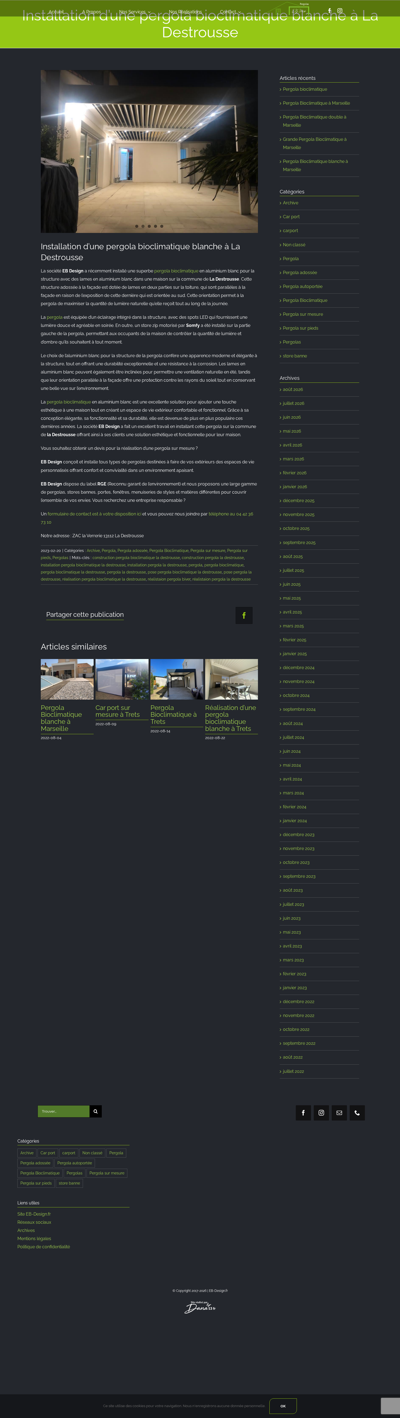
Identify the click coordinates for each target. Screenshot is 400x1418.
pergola (55, 317)
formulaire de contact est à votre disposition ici (94, 514)
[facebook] (329, 10)
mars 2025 (293, 625)
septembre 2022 (299, 1043)
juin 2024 (292, 751)
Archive (93, 550)
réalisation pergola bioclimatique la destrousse (104, 579)
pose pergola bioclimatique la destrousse (185, 572)
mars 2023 (293, 959)
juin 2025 (292, 584)
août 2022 (293, 1057)
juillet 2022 (293, 1071)
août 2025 (293, 556)
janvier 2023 (295, 987)
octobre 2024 (296, 695)
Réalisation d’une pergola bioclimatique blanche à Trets (230, 718)
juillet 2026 (293, 403)
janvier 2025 (295, 653)
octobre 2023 (296, 862)
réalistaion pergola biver (169, 579)
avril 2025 (292, 612)
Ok (283, 1406)
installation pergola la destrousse (157, 565)
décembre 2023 (299, 834)
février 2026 (295, 472)
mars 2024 (293, 792)
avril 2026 (292, 445)
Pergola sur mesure (207, 550)
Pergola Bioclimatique (169, 550)
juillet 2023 (293, 904)
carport (290, 230)
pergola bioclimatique (176, 271)
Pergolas (60, 557)
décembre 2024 (299, 667)
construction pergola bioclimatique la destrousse (136, 557)
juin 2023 (292, 918)
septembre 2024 (299, 709)
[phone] (357, 1113)
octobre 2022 (296, 1029)
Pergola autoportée (302, 286)
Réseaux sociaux (34, 1222)
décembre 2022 (298, 1001)
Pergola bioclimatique (305, 89)
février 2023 (294, 973)
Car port (291, 216)
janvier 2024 (295, 820)
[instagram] (339, 10)
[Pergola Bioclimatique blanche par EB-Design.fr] (149, 151)
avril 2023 (292, 946)
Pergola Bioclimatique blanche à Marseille (61, 718)
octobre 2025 (296, 528)
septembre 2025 (299, 542)
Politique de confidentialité (43, 1246)
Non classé (294, 244)
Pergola (109, 550)
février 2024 (294, 806)
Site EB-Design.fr (34, 1214)
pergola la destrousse (126, 572)
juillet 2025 (293, 570)
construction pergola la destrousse (213, 557)
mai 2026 (292, 431)
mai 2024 (292, 765)
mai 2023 (292, 932)
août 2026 (293, 389)
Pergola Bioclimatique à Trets (173, 715)
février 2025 (294, 639)
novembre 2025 (299, 514)
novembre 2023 (299, 848)
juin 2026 (292, 417)
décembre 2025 (299, 500)
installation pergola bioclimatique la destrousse (83, 565)
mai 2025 (292, 598)
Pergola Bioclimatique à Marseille (316, 103)
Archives (26, 1230)
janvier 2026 (295, 486)
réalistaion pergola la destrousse (221, 579)
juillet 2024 (293, 737)
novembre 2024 (299, 681)
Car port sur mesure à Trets (118, 711)
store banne (295, 356)
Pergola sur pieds (300, 328)
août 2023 (293, 890)
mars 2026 (293, 458)
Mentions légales (34, 1238)
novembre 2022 (298, 1015)
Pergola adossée (132, 550)
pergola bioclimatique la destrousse (73, 572)
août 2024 (293, 723)
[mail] (339, 1113)
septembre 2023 (299, 876)
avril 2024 (292, 779)
